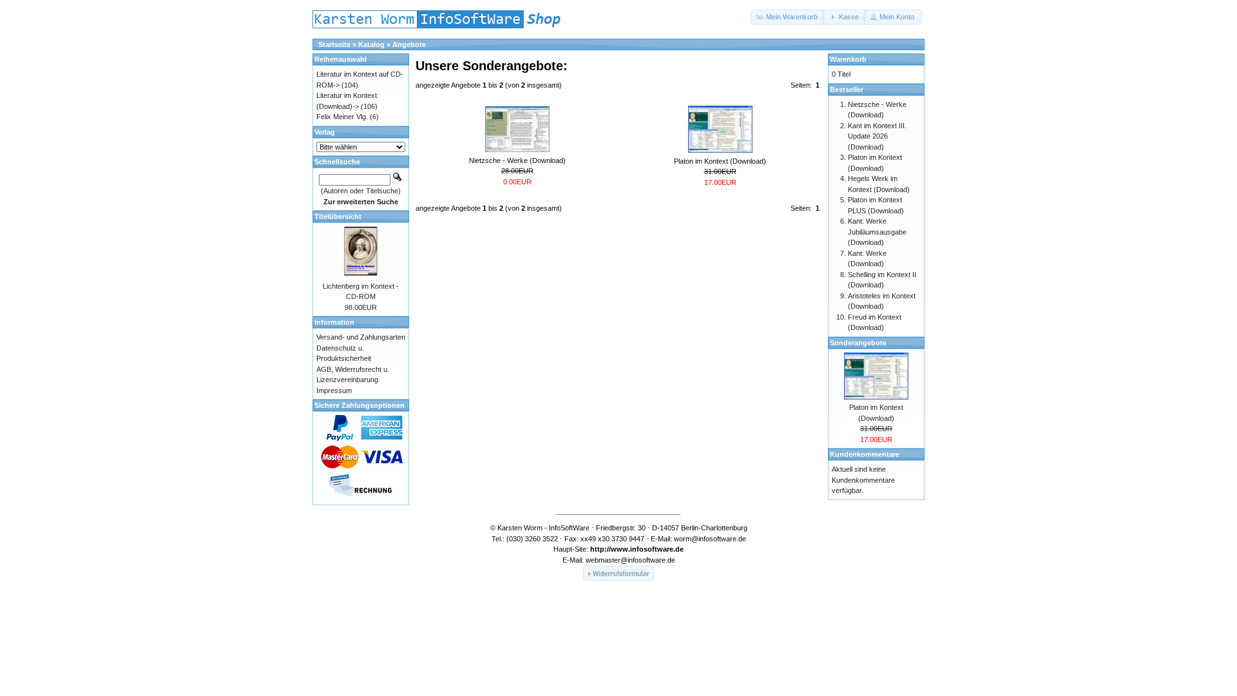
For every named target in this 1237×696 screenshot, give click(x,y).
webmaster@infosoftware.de (630, 560)
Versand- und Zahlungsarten (360, 337)
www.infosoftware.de (647, 549)
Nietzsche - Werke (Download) (517, 160)
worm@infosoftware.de (710, 539)
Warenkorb (848, 59)
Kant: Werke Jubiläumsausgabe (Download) (877, 231)
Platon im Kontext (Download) (720, 161)
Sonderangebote (858, 343)
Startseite (334, 44)
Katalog (371, 44)
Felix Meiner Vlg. (342, 117)
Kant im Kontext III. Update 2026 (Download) (877, 136)
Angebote (409, 44)
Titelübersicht (337, 216)
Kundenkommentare (864, 454)
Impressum (334, 390)
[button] (788, 17)
